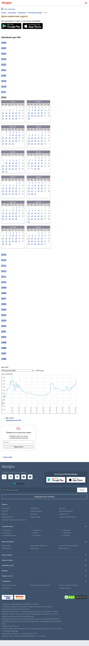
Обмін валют (6, 545)
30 (9, 144)
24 (35, 116)
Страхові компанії (65, 588)
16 (19, 113)
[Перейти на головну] (7, 3)
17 (35, 113)
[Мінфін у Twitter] (17, 477)
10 (35, 110)
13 (9, 113)
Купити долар (6, 548)
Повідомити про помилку (44, 497)
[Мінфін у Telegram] (10, 477)
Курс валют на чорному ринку (69, 545)
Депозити (33, 514)
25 (3, 118)
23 (32, 116)
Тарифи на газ (63, 514)
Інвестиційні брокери (66, 511)
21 (13, 116)
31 (13, 144)
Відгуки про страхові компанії (40, 585)
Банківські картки (36, 511)
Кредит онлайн (35, 517)
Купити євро (34, 548)
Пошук (82, 490)
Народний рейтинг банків (67, 517)
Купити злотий (63, 548)
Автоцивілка (6, 588)
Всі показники (10, 9)
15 (16, 113)
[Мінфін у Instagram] (23, 477)
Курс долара (34, 508)
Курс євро (62, 508)
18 (3, 116)
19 (6, 116)
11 (3, 113)
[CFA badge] (31, 597)
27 (9, 118)
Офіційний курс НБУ (13, 420)
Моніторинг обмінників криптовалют (14, 520)
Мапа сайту (7, 457)
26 (6, 118)
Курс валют (5, 508)
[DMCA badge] (75, 597)
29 (16, 118)
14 (13, 113)
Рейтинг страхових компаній (68, 585)
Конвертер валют (7, 517)
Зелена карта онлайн (9, 585)
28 (13, 118)
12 (6, 113)
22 (16, 116)
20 (9, 116)
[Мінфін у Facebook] (4, 477)
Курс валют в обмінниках (38, 545)
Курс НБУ (5, 511)
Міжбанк (5, 514)
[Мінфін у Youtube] (30, 477)
